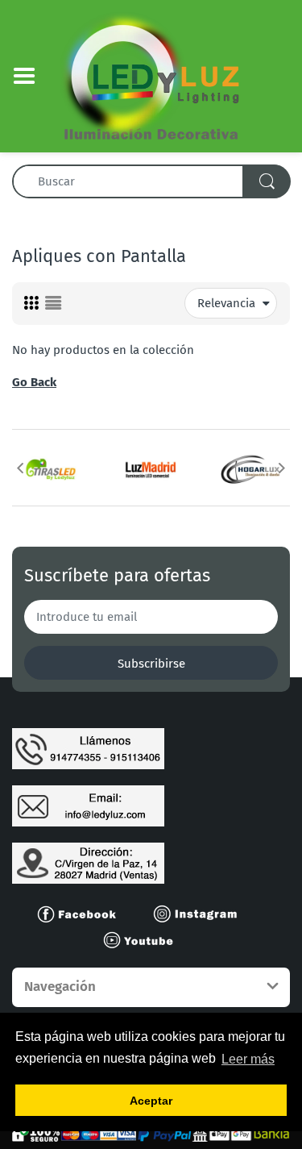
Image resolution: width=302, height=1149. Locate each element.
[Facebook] (83, 913)
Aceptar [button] (151, 1100)
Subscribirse (151, 663)
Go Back (34, 382)
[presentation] (20, 468)
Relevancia (226, 303)
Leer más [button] (248, 1059)
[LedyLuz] (151, 75)
